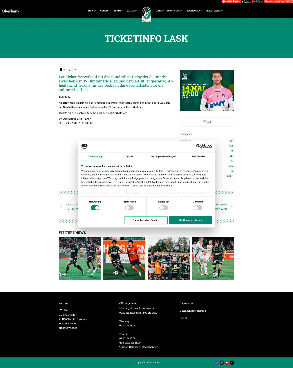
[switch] (129, 207)
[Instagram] (222, 363)
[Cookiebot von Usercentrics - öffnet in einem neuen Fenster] (198, 146)
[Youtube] (227, 363)
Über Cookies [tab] (198, 156)
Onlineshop (96, 107)
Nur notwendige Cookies (146, 220)
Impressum (186, 303)
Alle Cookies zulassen (190, 220)
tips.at (183, 318)
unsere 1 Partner (99, 171)
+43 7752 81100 (67, 323)
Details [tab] (129, 156)
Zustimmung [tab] (95, 156)
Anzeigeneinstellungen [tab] (163, 156)
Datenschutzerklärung (193, 310)
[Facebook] (216, 363)
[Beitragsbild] (80, 258)
